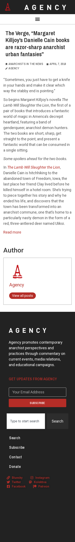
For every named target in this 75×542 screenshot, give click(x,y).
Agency (16, 284)
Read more (12, 232)
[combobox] (26, 421)
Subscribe (17, 447)
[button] (37, 19)
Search (14, 437)
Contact (15, 457)
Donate (15, 466)
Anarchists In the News (26, 64)
